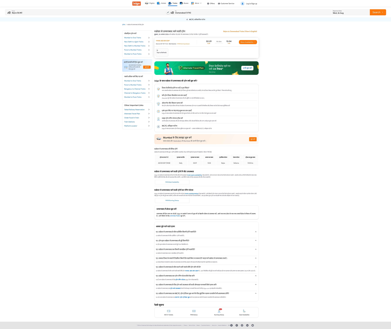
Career (198, 325)
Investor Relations (222, 325)
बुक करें (253, 139)
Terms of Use (192, 325)
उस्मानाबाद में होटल (175, 216)
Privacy (185, 325)
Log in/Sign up (251, 3)
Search (376, 12)
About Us (214, 325)
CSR (229, 325)
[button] (248, 4)
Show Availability (247, 42)
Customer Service (205, 325)
